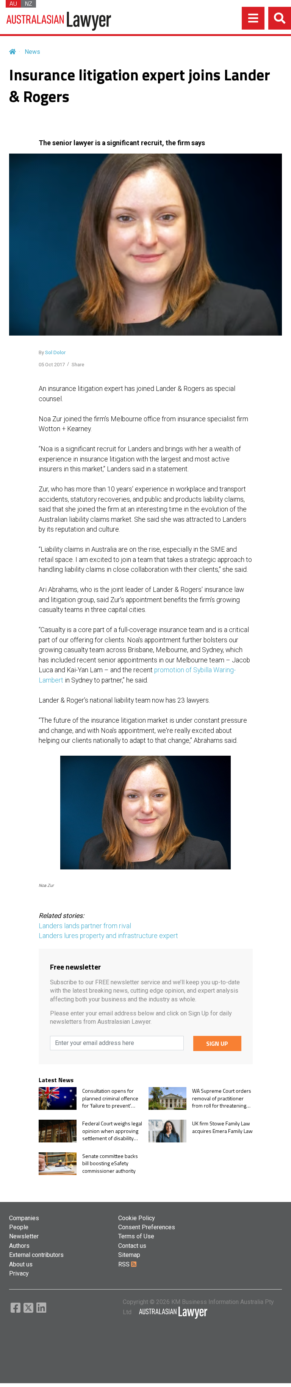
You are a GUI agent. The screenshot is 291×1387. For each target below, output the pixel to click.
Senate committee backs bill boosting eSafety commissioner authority (110, 1163)
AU (13, 4)
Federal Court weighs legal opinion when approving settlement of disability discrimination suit (112, 1131)
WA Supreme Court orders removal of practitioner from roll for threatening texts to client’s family (221, 1098)
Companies (24, 1218)
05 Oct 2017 (52, 364)
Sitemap (129, 1254)
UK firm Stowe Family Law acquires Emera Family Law (222, 1127)
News (32, 51)
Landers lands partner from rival (85, 926)
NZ (28, 4)
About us (21, 1264)
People (18, 1227)
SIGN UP (217, 1043)
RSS (124, 1264)
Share (78, 364)
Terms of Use (136, 1236)
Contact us (132, 1245)
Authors (19, 1245)
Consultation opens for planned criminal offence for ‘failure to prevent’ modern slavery (110, 1098)
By (52, 352)
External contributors (36, 1254)
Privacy (19, 1273)
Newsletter (24, 1236)
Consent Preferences (146, 1227)
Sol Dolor (55, 352)
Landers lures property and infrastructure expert (108, 936)
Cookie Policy (136, 1218)
